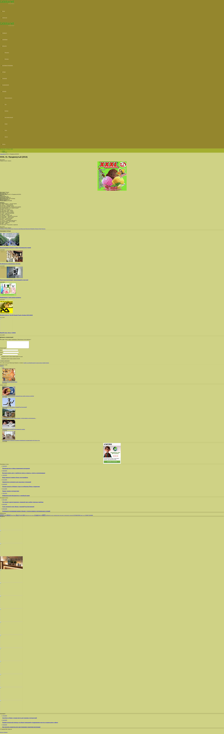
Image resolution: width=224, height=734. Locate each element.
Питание (4, 78)
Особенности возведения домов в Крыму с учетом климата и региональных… (19, 418)
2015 (2, 515)
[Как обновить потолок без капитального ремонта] (11, 647)
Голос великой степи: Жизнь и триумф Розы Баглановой (14, 407)
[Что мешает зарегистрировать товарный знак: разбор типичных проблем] (8, 395)
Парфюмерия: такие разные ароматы (10, 297)
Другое (6, 136)
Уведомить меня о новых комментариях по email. (12, 356)
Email (1, 352)
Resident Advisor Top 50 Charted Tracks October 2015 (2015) (16, 315)
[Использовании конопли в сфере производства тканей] (9, 245)
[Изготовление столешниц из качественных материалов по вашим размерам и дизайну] (11, 686)
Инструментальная (9, 117)
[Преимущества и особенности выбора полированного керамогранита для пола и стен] (8, 439)
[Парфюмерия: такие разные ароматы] (8, 295)
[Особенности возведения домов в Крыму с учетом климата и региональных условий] (8, 417)
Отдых (4, 72)
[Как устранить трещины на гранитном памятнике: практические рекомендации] (11, 673)
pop (24, 515)
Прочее (4, 91)
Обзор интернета (8, 97)
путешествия (77, 515)
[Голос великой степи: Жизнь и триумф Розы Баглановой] (8, 406)
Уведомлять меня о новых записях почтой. (10, 358)
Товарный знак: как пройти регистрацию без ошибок (13, 429)
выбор (30, 515)
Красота (4, 46)
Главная (2, 154)
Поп (5, 104)
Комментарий (3, 348)
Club (5, 515)
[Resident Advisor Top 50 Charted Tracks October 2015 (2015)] (6, 312)
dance (9, 515)
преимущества (56, 515)
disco (17, 515)
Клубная (6, 110)
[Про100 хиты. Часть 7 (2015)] (6, 330)
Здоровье (4, 39)
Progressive (27, 515)
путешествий (71, 515)
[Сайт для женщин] (7, 3)
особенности (48, 515)
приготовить (62, 515)
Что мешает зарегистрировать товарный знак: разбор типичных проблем (18, 396)
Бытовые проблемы (7, 65)
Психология (5, 85)
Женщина (7, 52)
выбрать (32, 515)
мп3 (43, 515)
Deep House (13, 515)
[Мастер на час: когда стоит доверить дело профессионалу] (11, 660)
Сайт (1, 354)
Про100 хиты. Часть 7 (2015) (8, 332)
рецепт (81, 515)
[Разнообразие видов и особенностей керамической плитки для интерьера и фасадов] (11, 568)
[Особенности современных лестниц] (11, 261)
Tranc (6, 130)
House (6, 123)
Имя (1, 350)
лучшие (36, 515)
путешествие (66, 515)
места (40, 515)
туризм (86, 515)
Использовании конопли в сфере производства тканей (15, 247)
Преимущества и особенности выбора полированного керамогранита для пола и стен (21, 440)
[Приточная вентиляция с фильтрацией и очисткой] (11, 277)
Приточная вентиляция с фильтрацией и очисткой (14, 280)
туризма (91, 515)
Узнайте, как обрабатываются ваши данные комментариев (36, 362)
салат (84, 515)
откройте (52, 515)
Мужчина (7, 59)
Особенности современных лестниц (10, 263)
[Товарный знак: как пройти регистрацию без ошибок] (8, 428)
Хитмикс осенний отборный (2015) (9, 382)
